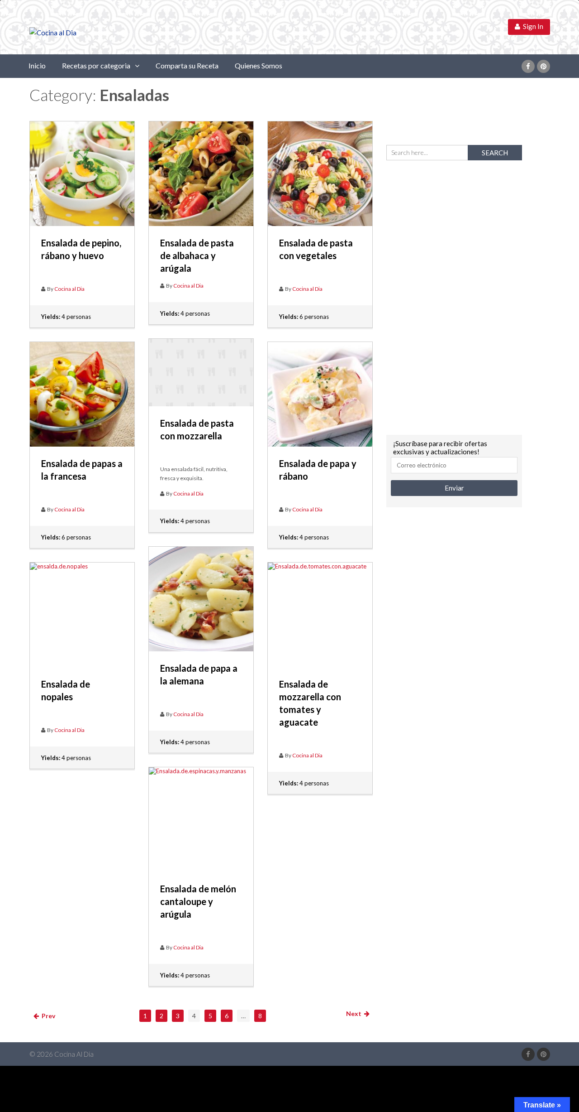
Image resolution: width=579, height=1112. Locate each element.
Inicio (37, 65)
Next (355, 1013)
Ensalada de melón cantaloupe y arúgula (198, 901)
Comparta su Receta (187, 65)
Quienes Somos (258, 65)
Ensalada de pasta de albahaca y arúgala (197, 255)
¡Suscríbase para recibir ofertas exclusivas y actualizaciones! (440, 447)
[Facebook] (528, 66)
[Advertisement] (454, 296)
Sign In (531, 26)
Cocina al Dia (69, 288)
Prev (47, 1016)
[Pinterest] (543, 66)
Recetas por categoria (96, 65)
